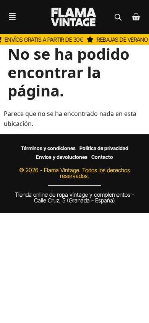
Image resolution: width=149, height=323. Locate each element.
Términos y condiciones (48, 148)
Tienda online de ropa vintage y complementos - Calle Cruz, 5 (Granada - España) (74, 197)
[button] (9, 17)
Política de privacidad (103, 148)
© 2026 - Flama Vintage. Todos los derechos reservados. (74, 172)
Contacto (102, 157)
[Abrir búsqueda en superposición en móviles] (118, 17)
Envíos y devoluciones (61, 157)
